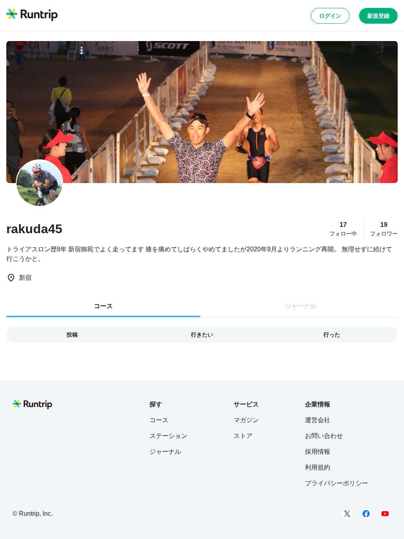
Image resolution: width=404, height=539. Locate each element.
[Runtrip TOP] (32, 15)
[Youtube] (385, 513)
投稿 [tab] (72, 334)
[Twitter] (347, 513)
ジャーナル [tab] (300, 306)
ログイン (330, 16)
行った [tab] (332, 334)
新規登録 (378, 16)
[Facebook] (366, 513)
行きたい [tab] (202, 334)
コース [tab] (103, 306)
